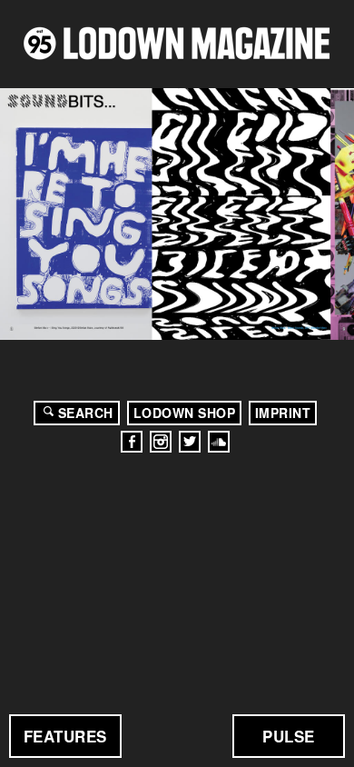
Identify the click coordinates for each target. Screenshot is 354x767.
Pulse (288, 736)
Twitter (190, 442)
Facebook (132, 442)
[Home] (177, 43)
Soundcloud (219, 442)
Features (65, 736)
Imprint (283, 412)
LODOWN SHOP (184, 412)
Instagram (161, 442)
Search (85, 412)
